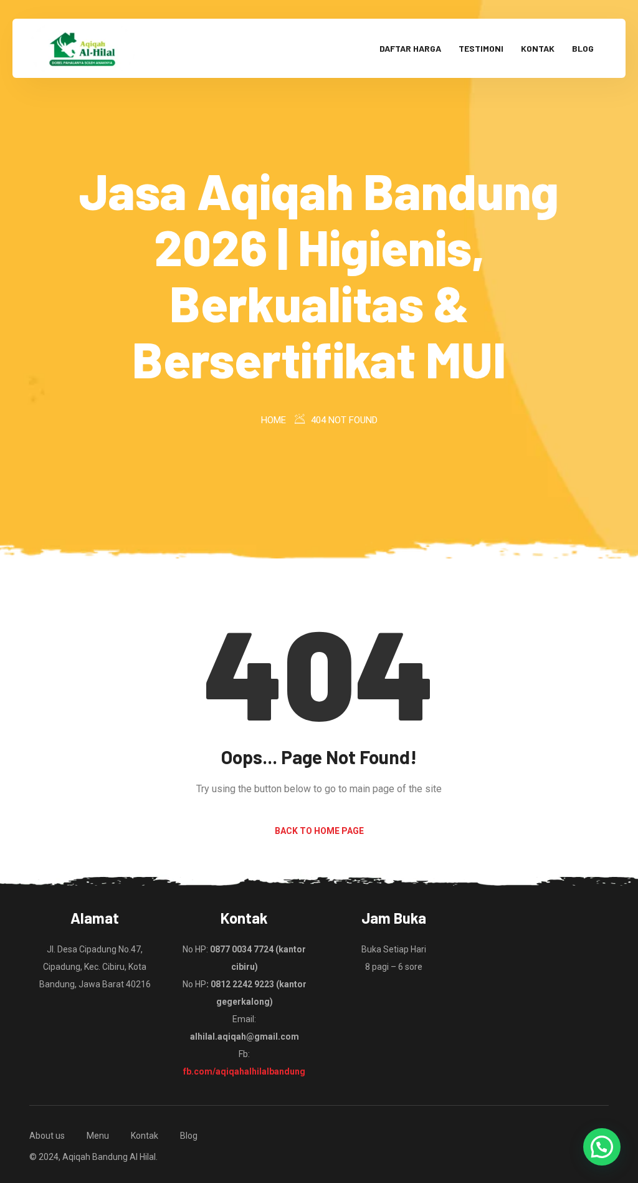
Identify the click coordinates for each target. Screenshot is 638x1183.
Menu (98, 1136)
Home (273, 420)
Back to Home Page (319, 831)
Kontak (538, 48)
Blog (583, 48)
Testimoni (481, 48)
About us (47, 1136)
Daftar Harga (410, 48)
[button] (602, 1147)
